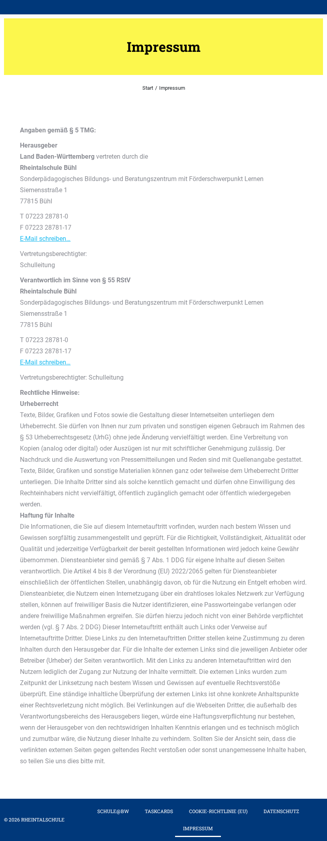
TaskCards (159, 811)
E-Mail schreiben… (45, 238)
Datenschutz (281, 811)
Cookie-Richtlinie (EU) (218, 811)
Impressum (198, 828)
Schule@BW (113, 811)
